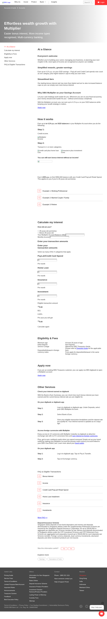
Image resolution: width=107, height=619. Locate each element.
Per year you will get (45, 318)
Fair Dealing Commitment (38, 605)
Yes (64, 548)
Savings (42, 559)
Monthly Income (44, 237)
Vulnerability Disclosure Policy (59, 605)
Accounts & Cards (10, 8)
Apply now (41, 107)
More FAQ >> (42, 518)
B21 (39, 311)
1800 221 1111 (65, 575)
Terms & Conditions (10, 605)
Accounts (22, 8)
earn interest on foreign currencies (84, 436)
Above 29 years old (46, 233)
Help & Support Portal (61, 582)
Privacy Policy (23, 605)
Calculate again (43, 327)
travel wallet (79, 443)
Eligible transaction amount (48, 303)
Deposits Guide (82, 348)
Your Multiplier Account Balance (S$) (51, 235)
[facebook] (81, 606)
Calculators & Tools (55, 559)
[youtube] (86, 606)
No (71, 548)
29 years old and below (48, 231)
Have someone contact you (63, 578)
